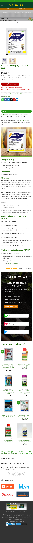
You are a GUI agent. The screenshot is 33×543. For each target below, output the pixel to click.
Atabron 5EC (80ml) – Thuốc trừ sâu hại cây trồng (24, 392)
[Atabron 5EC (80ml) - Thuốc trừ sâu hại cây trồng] (24, 381)
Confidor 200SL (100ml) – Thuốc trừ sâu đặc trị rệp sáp (24, 442)
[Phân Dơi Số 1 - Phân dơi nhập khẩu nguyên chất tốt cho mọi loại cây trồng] (16, 5)
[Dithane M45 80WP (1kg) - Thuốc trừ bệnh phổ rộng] (8, 381)
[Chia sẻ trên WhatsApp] (2, 99)
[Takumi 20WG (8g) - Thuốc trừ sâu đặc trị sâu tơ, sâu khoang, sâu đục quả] (8, 355)
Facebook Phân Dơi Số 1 (14, 264)
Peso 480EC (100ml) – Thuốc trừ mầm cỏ (8, 441)
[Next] (29, 42)
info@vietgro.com (14, 300)
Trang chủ (5, 13)
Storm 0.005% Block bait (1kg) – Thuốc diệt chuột (8, 416)
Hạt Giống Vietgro (21, 511)
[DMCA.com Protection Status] (21, 524)
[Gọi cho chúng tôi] (23, 474)
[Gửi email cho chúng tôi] (19, 474)
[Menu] (2, 5)
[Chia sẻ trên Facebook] (5, 99)
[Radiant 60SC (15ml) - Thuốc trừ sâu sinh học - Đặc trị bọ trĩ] (24, 406)
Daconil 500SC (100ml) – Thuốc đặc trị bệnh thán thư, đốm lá (24, 366)
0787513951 (17, 297)
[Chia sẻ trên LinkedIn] (17, 99)
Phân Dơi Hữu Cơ (10, 511)
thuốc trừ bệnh (6, 96)
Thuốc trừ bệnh (9, 93)
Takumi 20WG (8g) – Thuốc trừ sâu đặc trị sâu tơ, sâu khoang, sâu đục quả (8, 366)
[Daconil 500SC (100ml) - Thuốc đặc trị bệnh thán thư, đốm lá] (24, 355)
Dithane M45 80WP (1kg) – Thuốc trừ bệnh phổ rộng (8, 392)
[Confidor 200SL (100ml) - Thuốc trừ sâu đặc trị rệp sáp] (24, 430)
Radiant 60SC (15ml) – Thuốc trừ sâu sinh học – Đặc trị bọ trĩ (24, 417)
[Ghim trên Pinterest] (14, 99)
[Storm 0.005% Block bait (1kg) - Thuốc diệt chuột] (8, 406)
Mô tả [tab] (4, 111)
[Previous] (3, 42)
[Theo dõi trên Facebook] (10, 474)
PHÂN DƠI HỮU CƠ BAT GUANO (11, 454)
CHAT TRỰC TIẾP (11, 306)
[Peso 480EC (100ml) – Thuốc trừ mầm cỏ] (8, 430)
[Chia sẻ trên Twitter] (8, 99)
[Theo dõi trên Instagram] (14, 474)
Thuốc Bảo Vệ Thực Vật (16, 13)
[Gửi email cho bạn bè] (11, 99)
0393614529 (19, 294)
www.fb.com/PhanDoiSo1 (19, 302)
